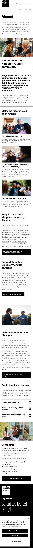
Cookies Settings (15, 541)
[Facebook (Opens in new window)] (14, 504)
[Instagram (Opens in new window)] (3, 504)
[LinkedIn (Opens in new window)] (9, 504)
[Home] (5, 3)
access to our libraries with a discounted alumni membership (14, 239)
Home (20, 9)
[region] (15, 531)
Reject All (15, 535)
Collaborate (28, 9)
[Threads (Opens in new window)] (9, 509)
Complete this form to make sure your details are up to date (13, 251)
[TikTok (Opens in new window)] (3, 509)
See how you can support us (12, 294)
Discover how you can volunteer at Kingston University (14, 375)
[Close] (28, 518)
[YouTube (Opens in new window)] (25, 504)
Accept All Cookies (15, 530)
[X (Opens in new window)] (19, 504)
